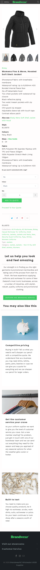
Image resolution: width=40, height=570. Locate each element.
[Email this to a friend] (27, 218)
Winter (29, 237)
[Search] (38, 2)
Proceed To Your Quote (11, 208)
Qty (3, 191)
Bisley (4, 68)
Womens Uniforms (9, 239)
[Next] (36, 29)
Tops (24, 237)
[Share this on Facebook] (17, 218)
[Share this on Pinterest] (22, 218)
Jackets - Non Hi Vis (24, 245)
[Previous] (3, 29)
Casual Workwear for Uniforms (14, 232)
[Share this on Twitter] (12, 218)
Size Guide (12, 139)
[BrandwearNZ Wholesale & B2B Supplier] (20, 2)
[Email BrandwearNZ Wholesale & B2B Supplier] (23, 556)
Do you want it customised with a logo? (14, 170)
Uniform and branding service (20, 298)
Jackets (13, 234)
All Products (16, 229)
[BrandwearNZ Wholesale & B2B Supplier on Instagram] (19, 556)
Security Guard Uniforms (11, 237)
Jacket (12, 245)
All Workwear (27, 229)
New (33, 234)
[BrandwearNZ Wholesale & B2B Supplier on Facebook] (16, 556)
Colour (4, 182)
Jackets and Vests (24, 234)
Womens (16, 247)
